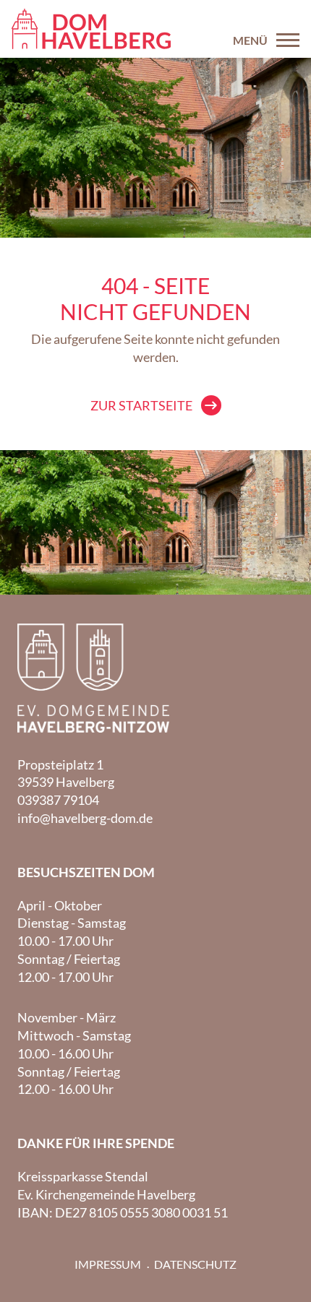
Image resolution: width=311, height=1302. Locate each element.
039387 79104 (58, 800)
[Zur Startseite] (91, 29)
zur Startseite (141, 405)
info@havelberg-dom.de (85, 818)
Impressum (107, 1264)
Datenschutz (195, 1264)
